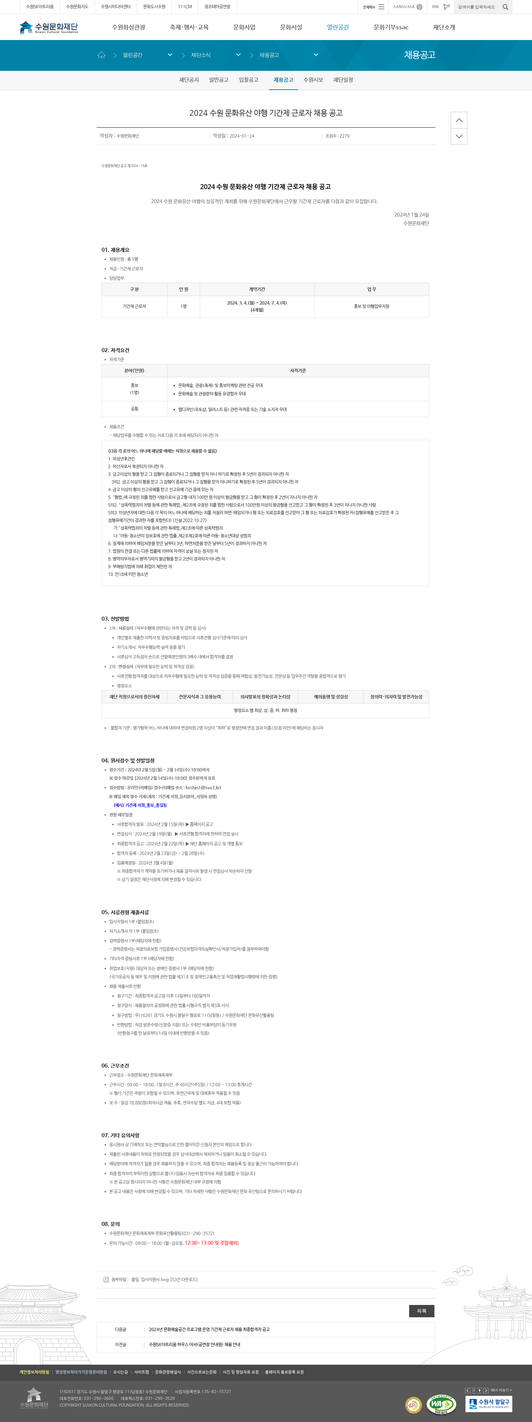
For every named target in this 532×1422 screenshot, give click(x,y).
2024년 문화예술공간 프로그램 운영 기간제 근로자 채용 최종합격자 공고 (209, 1329)
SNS (435, 7)
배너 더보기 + (501, 1390)
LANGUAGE (404, 7)
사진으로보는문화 (202, 1372)
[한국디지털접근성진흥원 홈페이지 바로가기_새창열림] (441, 1405)
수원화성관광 (128, 27)
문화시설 (291, 27)
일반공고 (219, 80)
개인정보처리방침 (34, 1372)
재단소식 (201, 55)
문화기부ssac (391, 27)
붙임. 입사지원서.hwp (150, 1279)
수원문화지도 (77, 6)
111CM (185, 6)
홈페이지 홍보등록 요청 (284, 1372)
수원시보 (313, 80)
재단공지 (189, 80)
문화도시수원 (154, 6)
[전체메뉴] (373, 6)
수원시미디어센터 (116, 6)
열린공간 (338, 27)
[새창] (489, 1404)
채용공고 (269, 55)
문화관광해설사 (168, 1372)
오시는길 (120, 1372)
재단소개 (444, 27)
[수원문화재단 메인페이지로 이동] (49, 27)
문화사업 (244, 27)
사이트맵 (141, 1372)
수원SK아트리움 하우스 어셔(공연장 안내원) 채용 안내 (194, 1344)
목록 (422, 1311)
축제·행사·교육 (189, 27)
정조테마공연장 (217, 6)
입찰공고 (249, 80)
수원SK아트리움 (40, 6)
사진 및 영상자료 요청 (241, 1372)
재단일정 (343, 80)
